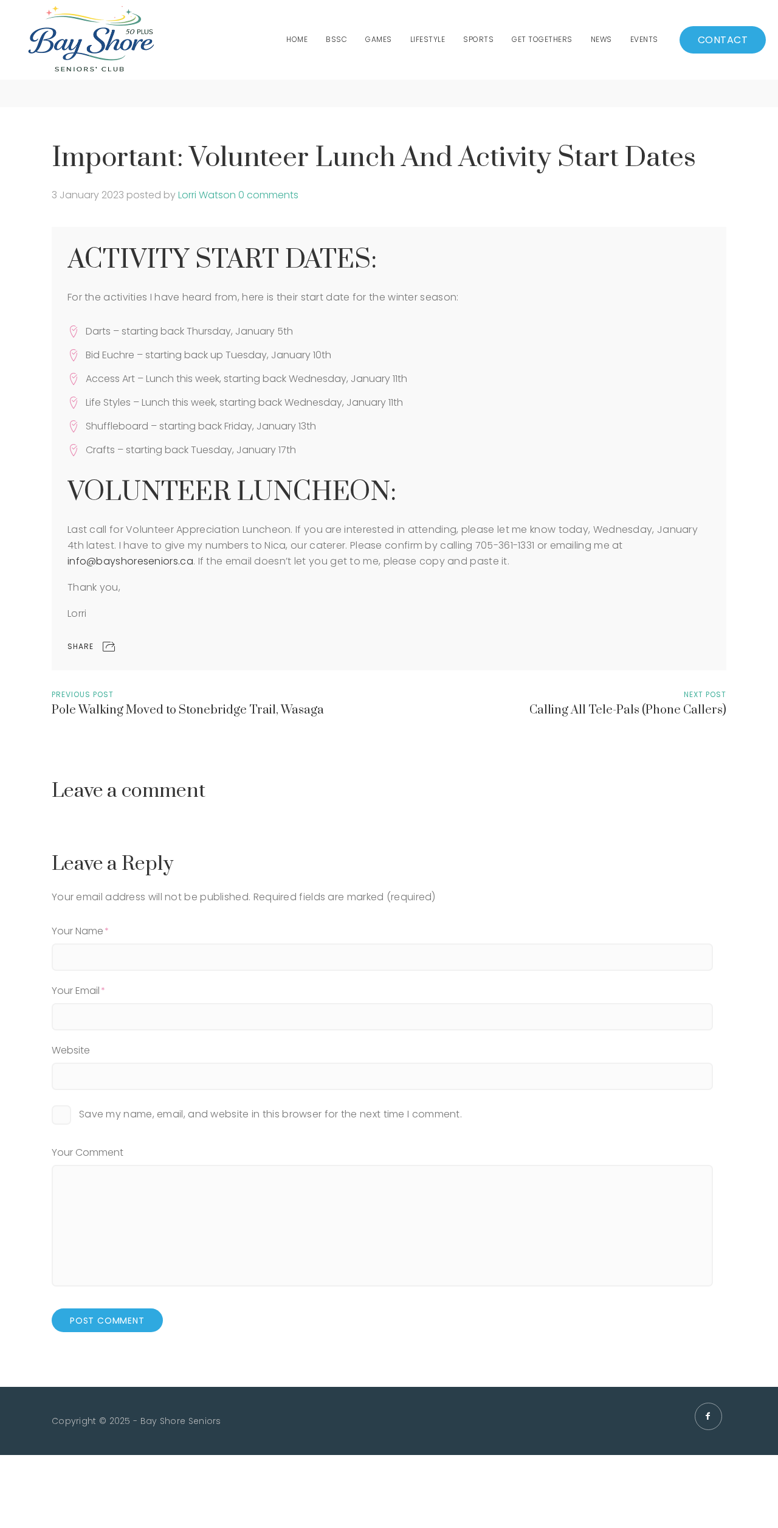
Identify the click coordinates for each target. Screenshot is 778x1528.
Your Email (76, 991)
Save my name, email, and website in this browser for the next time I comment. (270, 1114)
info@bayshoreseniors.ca (130, 561)
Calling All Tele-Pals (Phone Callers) (627, 710)
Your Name (77, 931)
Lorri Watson (207, 195)
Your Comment (87, 1152)
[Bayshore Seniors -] (91, 40)
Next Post (705, 694)
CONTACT (723, 40)
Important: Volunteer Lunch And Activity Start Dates (374, 158)
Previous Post (83, 694)
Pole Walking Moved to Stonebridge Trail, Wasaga (188, 710)
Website (71, 1050)
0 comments (268, 195)
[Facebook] (708, 1416)
